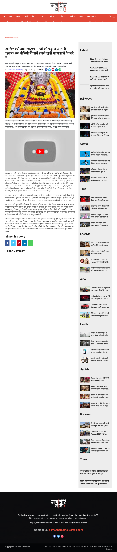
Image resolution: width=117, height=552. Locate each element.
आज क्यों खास (7, 22)
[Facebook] (54, 536)
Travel (83, 459)
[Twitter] (58, 536)
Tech (83, 188)
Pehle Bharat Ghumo (12, 38)
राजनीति (26, 16)
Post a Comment (15, 250)
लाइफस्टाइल (90, 16)
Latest (84, 50)
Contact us (76, 546)
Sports (84, 143)
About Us (47, 546)
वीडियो (71, 16)
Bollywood (86, 98)
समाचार (18, 16)
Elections (109, 549)
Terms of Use (66, 546)
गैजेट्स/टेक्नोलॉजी (26, 22)
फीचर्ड (10, 16)
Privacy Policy (56, 546)
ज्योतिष (61, 22)
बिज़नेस (81, 16)
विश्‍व (33, 16)
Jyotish (84, 369)
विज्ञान (38, 22)
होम (4, 16)
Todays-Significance (105, 546)
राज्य (42, 16)
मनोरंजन (52, 16)
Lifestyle (85, 234)
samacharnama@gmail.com (58, 529)
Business (85, 414)
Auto (83, 279)
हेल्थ (54, 22)
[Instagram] (62, 536)
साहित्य (103, 22)
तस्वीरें (88, 22)
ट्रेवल (81, 22)
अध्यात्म (72, 22)
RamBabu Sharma (15, 70)
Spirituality (93, 546)
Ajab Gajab (84, 546)
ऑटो (45, 22)
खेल (62, 16)
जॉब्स (95, 22)
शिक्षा (16, 22)
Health (84, 324)
